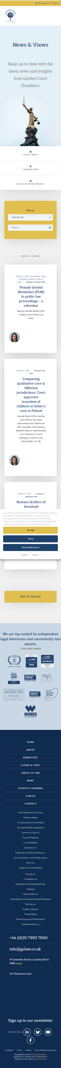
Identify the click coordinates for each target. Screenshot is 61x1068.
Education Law (30, 847)
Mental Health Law (30, 894)
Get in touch (30, 596)
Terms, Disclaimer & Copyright (45, 1050)
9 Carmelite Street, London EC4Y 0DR (29, 961)
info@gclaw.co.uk (25, 949)
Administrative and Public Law (30, 812)
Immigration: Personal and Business (30, 884)
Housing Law (30, 874)
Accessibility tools (47, 3)
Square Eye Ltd (40, 1059)
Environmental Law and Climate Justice (30, 858)
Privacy (35, 554)
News (30, 780)
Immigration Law (31, 879)
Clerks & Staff (30, 765)
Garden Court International (30, 868)
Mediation (30, 889)
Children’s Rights (30, 817)
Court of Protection (30, 837)
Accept (30, 530)
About (30, 749)
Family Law (30, 863)
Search (39, 15)
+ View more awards (30, 649)
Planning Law (30, 904)
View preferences (30, 547)
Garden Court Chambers (10, 16)
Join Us (30, 796)
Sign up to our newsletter (30, 1020)
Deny (30, 538)
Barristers (30, 757)
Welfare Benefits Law (30, 924)
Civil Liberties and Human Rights (30, 822)
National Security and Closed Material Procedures (30, 899)
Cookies (24, 554)
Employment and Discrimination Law (30, 852)
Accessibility (9, 1050)
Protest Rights (30, 914)
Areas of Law (31, 772)
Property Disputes (30, 909)
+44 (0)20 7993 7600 (46, 15)
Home (30, 742)
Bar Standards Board (37, 1054)
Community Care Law (30, 832)
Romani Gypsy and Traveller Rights (30, 919)
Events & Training (30, 788)
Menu (54, 15)
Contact (30, 803)
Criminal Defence (30, 842)
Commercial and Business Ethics (30, 827)
